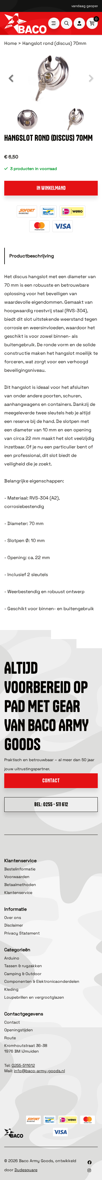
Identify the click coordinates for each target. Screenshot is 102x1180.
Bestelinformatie (19, 869)
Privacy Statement (22, 933)
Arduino (11, 958)
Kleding (11, 989)
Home (10, 43)
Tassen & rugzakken (23, 965)
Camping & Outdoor (22, 973)
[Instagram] (89, 1170)
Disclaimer (13, 925)
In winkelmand (51, 188)
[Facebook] (90, 1162)
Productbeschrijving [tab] (31, 256)
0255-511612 (23, 1065)
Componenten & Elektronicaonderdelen (41, 981)
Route (10, 1037)
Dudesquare (25, 1169)
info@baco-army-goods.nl (39, 1070)
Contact (51, 780)
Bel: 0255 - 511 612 (51, 804)
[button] (11, 78)
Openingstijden (18, 1029)
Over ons (12, 917)
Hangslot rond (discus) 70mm (54, 43)
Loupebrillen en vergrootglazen (34, 997)
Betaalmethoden (20, 884)
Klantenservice (18, 892)
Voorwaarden (16, 876)
